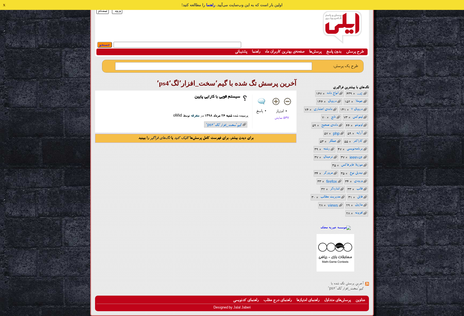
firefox (331, 181)
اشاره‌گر (334, 189)
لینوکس (358, 117)
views (333, 205)
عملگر (332, 141)
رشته (326, 149)
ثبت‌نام (102, 11)
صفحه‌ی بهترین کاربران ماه (284, 52)
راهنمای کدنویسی (246, 300)
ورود (118, 11)
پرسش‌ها (315, 52)
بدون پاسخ (333, 52)
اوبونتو (359, 125)
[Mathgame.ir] (335, 271)
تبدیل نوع (356, 173)
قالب (359, 189)
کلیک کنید (181, 138)
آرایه (359, 133)
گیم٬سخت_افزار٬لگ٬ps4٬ (224, 125)
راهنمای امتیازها (307, 300)
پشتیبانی (241, 52)
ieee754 (356, 157)
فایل (360, 197)
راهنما (210, 5)
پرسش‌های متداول (337, 300)
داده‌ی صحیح (329, 125)
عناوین (360, 300)
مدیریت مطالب (330, 197)
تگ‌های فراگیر (160, 138)
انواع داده (332, 93)
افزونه (359, 213)
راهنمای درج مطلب (277, 300)
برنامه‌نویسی (355, 149)
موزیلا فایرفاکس (352, 165)
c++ (360, 93)
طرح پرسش (355, 52)
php (336, 133)
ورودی (358, 181)
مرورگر (328, 173)
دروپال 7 (357, 109)
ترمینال (328, 157)
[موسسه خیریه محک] (335, 228)
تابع (333, 117)
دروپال (332, 101)
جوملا (359, 101)
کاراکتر (358, 141)
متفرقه (195, 116)
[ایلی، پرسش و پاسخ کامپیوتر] (342, 41)
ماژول (359, 205)
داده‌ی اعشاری (323, 109)
